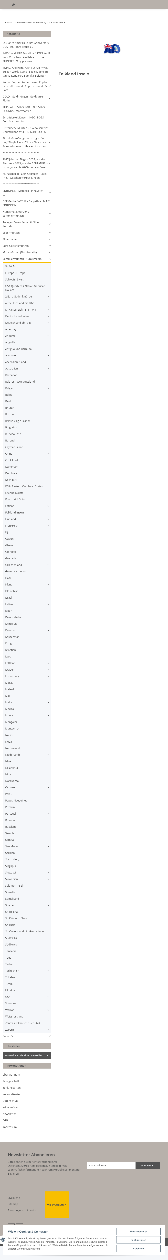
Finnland (10, 519)
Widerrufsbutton (56, 1204)
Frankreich (11, 525)
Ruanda (10, 820)
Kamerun (11, 624)
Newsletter (9, 1114)
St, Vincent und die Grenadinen (24, 931)
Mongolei (11, 722)
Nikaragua (11, 768)
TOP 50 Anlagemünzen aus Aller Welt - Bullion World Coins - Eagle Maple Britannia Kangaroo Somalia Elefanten (26, 71)
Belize (8, 394)
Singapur (10, 866)
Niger (8, 761)
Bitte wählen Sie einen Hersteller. (24, 1055)
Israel (8, 597)
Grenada (10, 558)
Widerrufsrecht (12, 1107)
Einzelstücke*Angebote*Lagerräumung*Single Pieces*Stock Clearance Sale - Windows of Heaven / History (24, 142)
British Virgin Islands (18, 421)
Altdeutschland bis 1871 (20, 303)
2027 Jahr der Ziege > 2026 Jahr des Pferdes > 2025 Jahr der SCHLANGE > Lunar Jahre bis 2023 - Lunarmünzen (25, 163)
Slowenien (11, 879)
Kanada (10, 630)
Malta (8, 702)
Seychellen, (12, 859)
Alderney (10, 329)
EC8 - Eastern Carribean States (24, 486)
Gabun (9, 538)
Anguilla (10, 342)
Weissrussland (14, 1016)
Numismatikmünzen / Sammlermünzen (16, 213)
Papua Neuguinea (16, 800)
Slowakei (10, 872)
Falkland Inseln (14, 512)
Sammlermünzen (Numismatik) (22, 259)
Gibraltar (10, 552)
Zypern (9, 1029)
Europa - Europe (15, 273)
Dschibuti (11, 480)
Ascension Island (15, 362)
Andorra (10, 336)
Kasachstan (12, 637)
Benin (8, 401)
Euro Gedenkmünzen (16, 246)
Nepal (8, 741)
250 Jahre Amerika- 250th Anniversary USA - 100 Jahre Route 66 (26, 45)
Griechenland (13, 565)
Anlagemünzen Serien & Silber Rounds (21, 224)
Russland (11, 826)
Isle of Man (12, 591)
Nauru (9, 735)
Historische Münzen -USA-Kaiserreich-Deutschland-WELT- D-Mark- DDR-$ (26, 130)
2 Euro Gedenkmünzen (19, 296)
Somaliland (12, 898)
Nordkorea (12, 781)
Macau (9, 682)
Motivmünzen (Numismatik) (20, 252)
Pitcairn (10, 807)
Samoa (9, 840)
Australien (11, 368)
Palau (8, 794)
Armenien (11, 355)
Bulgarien (11, 427)
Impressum (10, 1127)
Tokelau (10, 977)
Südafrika (11, 938)
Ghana (9, 545)
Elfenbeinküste (14, 493)
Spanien (10, 905)
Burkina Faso (13, 434)
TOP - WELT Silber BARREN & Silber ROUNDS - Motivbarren (24, 109)
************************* (21, 153)
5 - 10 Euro (11, 266)
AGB (5, 1120)
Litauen (9, 669)
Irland (8, 584)
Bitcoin (9, 414)
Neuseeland (12, 748)
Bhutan (9, 408)
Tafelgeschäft (11, 1081)
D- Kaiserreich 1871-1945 (20, 309)
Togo (8, 957)
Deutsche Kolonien (17, 316)
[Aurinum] (13, 4)
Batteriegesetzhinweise (22, 1210)
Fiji (7, 532)
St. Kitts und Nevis (16, 918)
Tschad (9, 964)
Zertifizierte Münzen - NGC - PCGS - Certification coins (24, 119)
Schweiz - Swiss (14, 279)
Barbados (11, 375)
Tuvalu (9, 984)
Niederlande (13, 754)
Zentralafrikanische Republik (22, 1023)
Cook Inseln (12, 460)
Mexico (9, 709)
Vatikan (9, 1010)
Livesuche (14, 1198)
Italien (9, 604)
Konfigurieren (138, 1240)
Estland (9, 506)
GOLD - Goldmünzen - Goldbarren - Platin (24, 98)
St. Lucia (10, 925)
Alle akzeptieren (138, 1231)
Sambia (9, 833)
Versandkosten (12, 1094)
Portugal (10, 813)
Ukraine (10, 990)
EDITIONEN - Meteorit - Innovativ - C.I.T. (23, 193)
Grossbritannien (15, 571)
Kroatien (10, 650)
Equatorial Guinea (16, 499)
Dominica (11, 473)
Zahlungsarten (12, 1087)
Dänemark (11, 466)
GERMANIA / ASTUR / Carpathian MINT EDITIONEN (26, 203)
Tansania (10, 951)
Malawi (9, 689)
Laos (8, 656)
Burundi (10, 440)
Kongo (9, 643)
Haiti (8, 578)
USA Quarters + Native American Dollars (25, 288)
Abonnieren (147, 1165)
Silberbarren (10, 239)
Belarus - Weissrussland (20, 381)
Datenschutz (10, 1101)
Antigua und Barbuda (18, 349)
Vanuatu (10, 1003)
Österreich (11, 787)
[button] (27, 86)
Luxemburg (12, 676)
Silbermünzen (11, 232)
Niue (8, 774)
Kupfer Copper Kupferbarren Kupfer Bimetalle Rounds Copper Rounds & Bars (25, 86)
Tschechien (12, 970)
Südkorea (11, 944)
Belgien (9, 388)
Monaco (10, 715)
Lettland (10, 663)
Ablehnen (138, 1248)
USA (7, 997)
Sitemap (13, 1204)
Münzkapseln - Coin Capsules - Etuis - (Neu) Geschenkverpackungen (25, 176)
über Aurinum (11, 1074)
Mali (7, 696)
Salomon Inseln (14, 885)
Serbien (10, 853)
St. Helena (11, 912)
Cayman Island (14, 447)
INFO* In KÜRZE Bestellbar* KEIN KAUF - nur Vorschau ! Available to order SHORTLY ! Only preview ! (26, 57)
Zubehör (8, 1036)
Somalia (10, 892)
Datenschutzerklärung (21, 1166)
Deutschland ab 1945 (18, 322)
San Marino (12, 846)
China (8, 453)
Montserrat (12, 728)
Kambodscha (13, 617)
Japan (8, 610)
